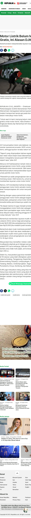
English (27, 487)
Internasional (3, 484)
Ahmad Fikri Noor (7, 46)
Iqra (14, 480)
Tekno (14, 484)
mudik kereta (16, 295)
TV (1, 489)
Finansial (3, 12)
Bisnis (14, 12)
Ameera (2, 477)
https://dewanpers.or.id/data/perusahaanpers (14, 509)
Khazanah (2, 480)
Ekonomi (7, 31)
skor (23, 8)
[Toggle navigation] (2, 3)
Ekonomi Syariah (14, 8)
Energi (9, 12)
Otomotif (27, 12)
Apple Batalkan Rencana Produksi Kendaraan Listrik (6, 136)
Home (1, 31)
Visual (14, 487)
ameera (3, 8)
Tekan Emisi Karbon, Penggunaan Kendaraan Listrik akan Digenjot (22, 137)
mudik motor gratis (5, 295)
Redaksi (15, 497)
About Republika (4, 497)
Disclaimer (3, 500)
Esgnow (2, 487)
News (1, 482)
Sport (26, 482)
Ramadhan (16, 489)
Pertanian (20, 12)
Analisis (15, 482)
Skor (26, 477)
